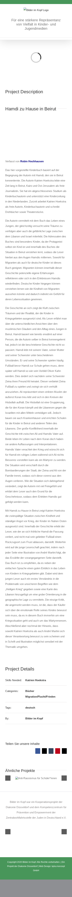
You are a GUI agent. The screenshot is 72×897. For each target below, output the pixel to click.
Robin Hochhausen (32, 161)
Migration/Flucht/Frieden (40, 696)
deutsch (30, 707)
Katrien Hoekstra (35, 680)
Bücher (29, 691)
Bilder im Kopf (34, 718)
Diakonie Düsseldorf (28, 866)
